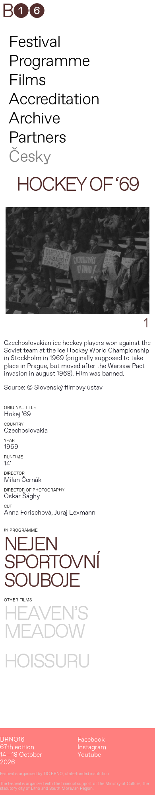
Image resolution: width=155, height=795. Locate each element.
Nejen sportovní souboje (51, 563)
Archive (34, 118)
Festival (34, 42)
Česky (30, 156)
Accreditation (54, 99)
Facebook (91, 740)
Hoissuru (46, 662)
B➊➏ (23, 11)
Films (27, 80)
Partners (37, 137)
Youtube (89, 755)
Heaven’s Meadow (46, 623)
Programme (49, 61)
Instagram (92, 747)
